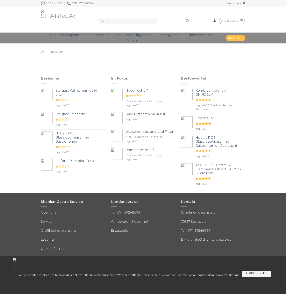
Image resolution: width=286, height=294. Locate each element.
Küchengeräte (168, 35)
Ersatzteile (119, 230)
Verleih (131, 40)
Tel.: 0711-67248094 (125, 212)
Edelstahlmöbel (200, 35)
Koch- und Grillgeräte (132, 35)
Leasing (47, 239)
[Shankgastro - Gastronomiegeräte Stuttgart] (63, 20)
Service (46, 221)
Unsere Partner (53, 249)
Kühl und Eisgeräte (64, 35)
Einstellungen (256, 273)
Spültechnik (97, 35)
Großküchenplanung (58, 230)
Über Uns (48, 212)
